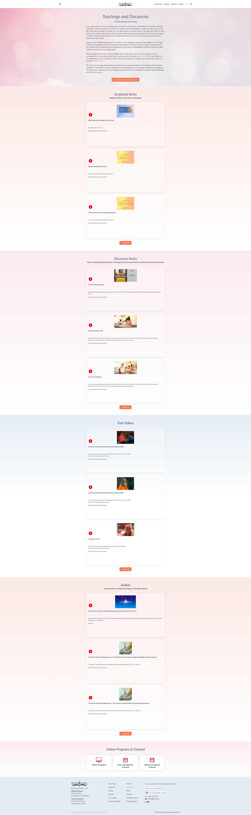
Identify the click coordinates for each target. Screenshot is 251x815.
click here (141, 56)
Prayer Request (132, 801)
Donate (129, 794)
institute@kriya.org (153, 799)
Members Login (132, 798)
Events (180, 4)
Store (128, 791)
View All (125, 243)
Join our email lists (155, 788)
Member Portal (99, 61)
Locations (111, 787)
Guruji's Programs (114, 801)
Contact (174, 4)
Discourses (130, 787)
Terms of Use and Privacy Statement (167, 812)
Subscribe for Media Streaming (125, 80)
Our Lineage (112, 798)
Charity (166, 4)
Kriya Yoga (158, 4)
